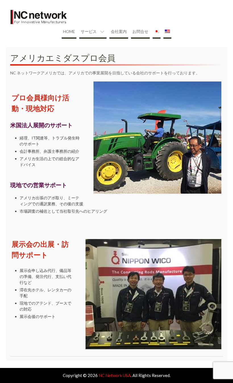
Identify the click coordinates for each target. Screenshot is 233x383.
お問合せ (140, 31)
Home (69, 31)
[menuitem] (157, 32)
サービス (89, 31)
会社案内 (119, 31)
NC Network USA (115, 375)
